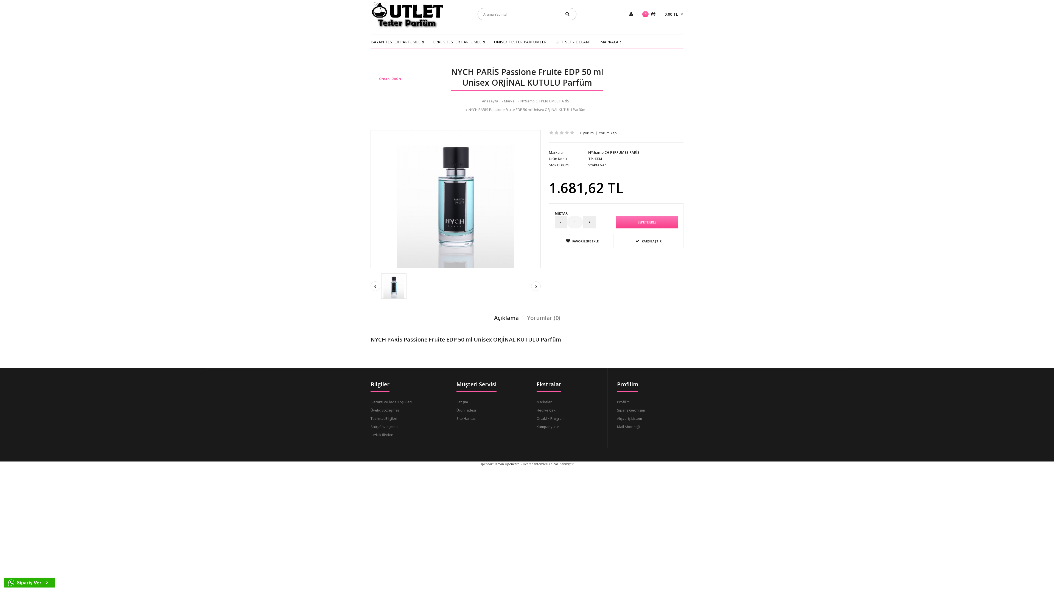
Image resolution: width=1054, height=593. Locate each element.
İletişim (462, 401)
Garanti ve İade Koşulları (391, 401)
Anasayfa (490, 101)
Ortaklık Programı (551, 418)
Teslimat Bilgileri (384, 418)
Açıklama (506, 317)
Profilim (623, 401)
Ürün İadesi (466, 410)
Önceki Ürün (390, 79)
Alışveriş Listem (629, 418)
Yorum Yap (608, 132)
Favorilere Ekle (585, 241)
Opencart (512, 464)
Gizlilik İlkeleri (382, 434)
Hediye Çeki (546, 410)
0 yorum (587, 132)
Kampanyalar (548, 426)
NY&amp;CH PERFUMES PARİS (544, 101)
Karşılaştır (652, 241)
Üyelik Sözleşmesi (385, 410)
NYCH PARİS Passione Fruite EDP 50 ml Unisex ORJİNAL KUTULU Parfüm (527, 109)
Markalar (544, 401)
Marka (509, 101)
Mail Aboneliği (628, 426)
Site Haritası (466, 418)
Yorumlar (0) (543, 317)
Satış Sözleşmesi (384, 426)
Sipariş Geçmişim (631, 410)
